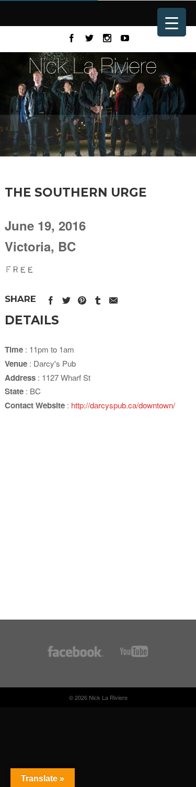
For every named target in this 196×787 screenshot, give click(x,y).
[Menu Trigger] (171, 22)
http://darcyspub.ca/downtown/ (123, 404)
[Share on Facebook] (51, 299)
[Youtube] (125, 36)
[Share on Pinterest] (82, 299)
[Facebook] (71, 36)
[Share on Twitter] (66, 299)
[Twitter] (89, 36)
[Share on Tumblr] (98, 299)
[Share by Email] (113, 299)
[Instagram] (107, 36)
